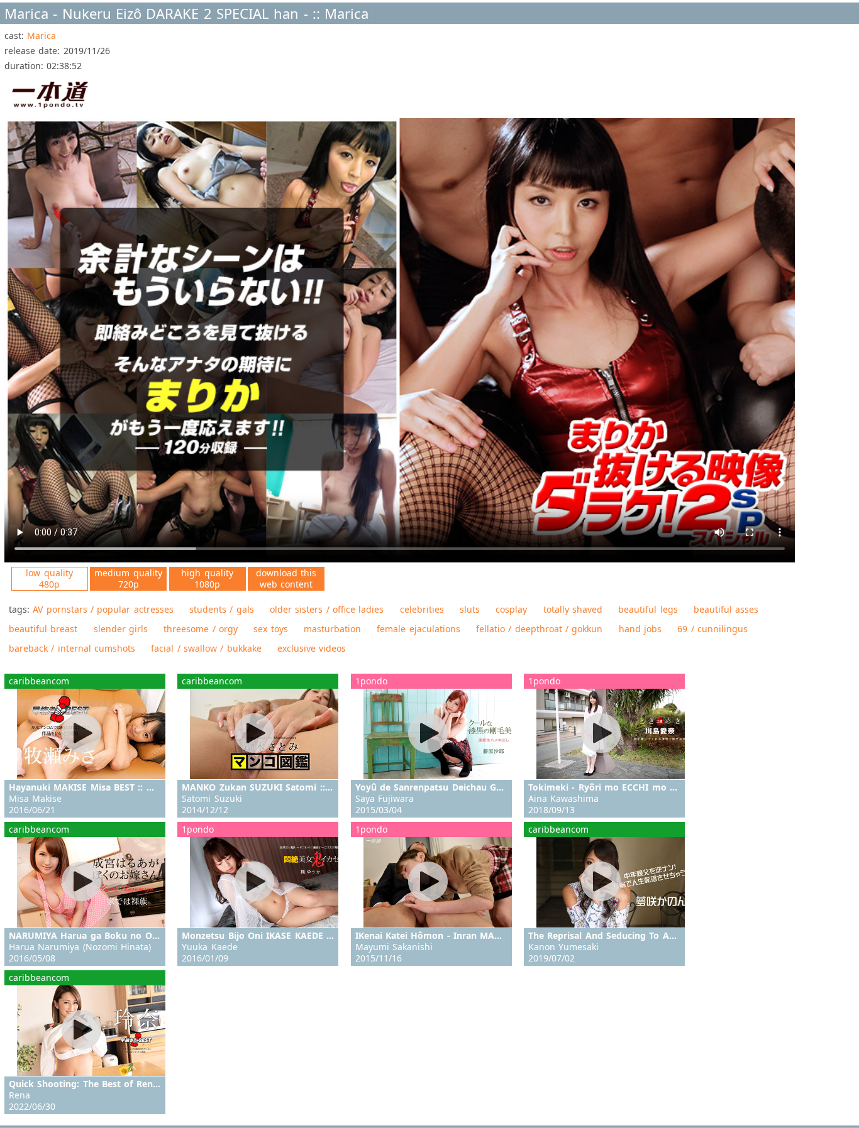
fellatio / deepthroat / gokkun (539, 629)
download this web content (286, 578)
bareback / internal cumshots (72, 648)
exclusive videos (311, 648)
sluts (470, 609)
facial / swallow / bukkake (206, 648)
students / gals (221, 609)
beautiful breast (43, 629)
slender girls (121, 629)
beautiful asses (726, 609)
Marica (41, 35)
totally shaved (572, 609)
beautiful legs (647, 609)
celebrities (422, 609)
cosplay (511, 609)
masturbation (332, 629)
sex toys (270, 629)
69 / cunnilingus (712, 629)
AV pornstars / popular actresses (103, 609)
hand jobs (640, 629)
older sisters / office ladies (327, 609)
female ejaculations (418, 629)
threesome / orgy (200, 629)
